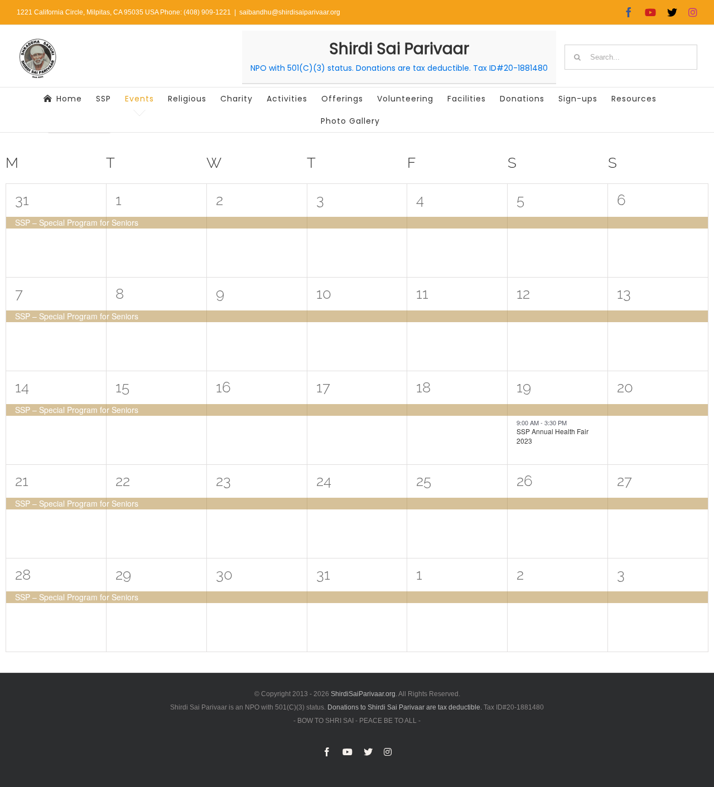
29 (123, 574)
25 (423, 481)
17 (323, 387)
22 (122, 481)
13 (624, 293)
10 (323, 293)
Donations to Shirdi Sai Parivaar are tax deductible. (404, 707)
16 (223, 387)
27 (624, 481)
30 (224, 574)
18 (423, 387)
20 (625, 387)
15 (122, 387)
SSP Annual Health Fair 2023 (552, 435)
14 (22, 387)
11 (422, 293)
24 (323, 481)
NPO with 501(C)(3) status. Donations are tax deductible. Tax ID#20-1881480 (399, 68)
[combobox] (631, 57)
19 (524, 387)
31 (22, 200)
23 (223, 481)
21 (21, 481)
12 (523, 293)
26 (525, 481)
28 (23, 574)
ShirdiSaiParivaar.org (363, 694)
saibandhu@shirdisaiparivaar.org (289, 12)
